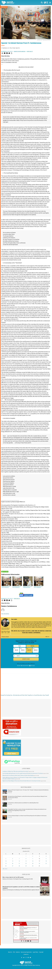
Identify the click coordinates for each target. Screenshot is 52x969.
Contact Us (26, 954)
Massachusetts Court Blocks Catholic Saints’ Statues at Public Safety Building (18, 775)
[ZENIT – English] (15, 2)
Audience (18, 952)
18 (46, 861)
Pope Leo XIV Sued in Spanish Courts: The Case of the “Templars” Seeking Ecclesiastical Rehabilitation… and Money (28, 790)
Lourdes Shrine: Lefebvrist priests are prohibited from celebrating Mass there (23, 802)
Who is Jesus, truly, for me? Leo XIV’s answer (13, 877)
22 (26, 863)
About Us (10, 952)
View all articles (5, 613)
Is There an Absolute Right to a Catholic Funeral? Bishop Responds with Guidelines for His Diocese (27, 815)
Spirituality (4, 7)
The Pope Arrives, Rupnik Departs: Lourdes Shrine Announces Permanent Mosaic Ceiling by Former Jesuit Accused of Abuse (27, 797)
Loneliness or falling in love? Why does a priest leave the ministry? (16, 771)
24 (39, 863)
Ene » (6, 868)
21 (19, 863)
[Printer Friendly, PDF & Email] (4, 571)
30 (32, 865)
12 (5, 861)
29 (26, 865)
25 (46, 863)
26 (5, 865)
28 (19, 865)
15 (26, 861)
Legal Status (35, 952)
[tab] (19, 924)
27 (12, 865)
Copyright (41, 952)
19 (5, 863)
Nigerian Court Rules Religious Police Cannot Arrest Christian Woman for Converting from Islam (21, 780)
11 (46, 858)
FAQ (14, 952)
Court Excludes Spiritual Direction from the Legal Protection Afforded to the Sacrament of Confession (23, 773)
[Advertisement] (26, 685)
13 (12, 861)
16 (32, 861)
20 (12, 863)
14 (19, 861)
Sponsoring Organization (26, 952)
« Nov (4, 868)
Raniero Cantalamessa (19, 51)
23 (32, 863)
